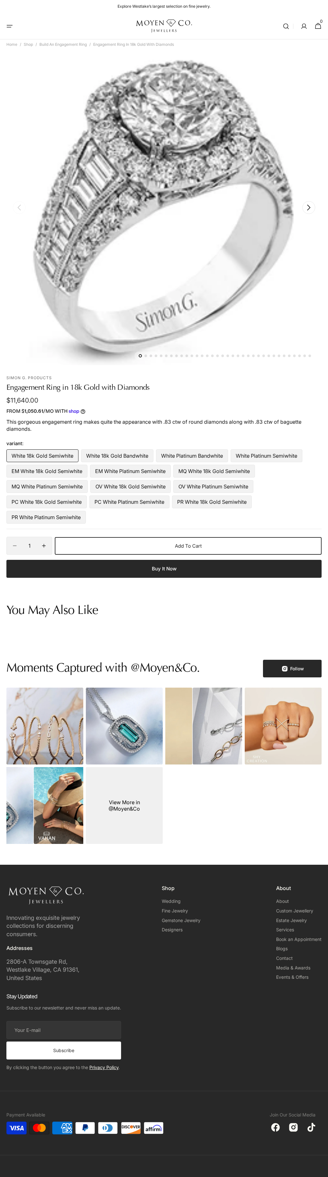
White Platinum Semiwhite (266, 457)
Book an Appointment (299, 939)
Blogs (282, 948)
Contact (284, 958)
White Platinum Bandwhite (192, 457)
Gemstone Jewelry (181, 920)
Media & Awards (293, 967)
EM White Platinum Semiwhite (130, 473)
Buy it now (164, 569)
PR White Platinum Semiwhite (46, 519)
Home (11, 44)
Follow (297, 668)
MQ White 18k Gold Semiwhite (214, 473)
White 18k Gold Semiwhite (42, 457)
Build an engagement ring (63, 44)
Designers (172, 929)
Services (285, 929)
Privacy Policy (104, 1067)
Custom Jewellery (294, 910)
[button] (10, 26)
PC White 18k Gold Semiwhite (47, 503)
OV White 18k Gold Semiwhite (130, 488)
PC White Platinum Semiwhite (129, 503)
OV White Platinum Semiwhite (213, 488)
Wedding (171, 901)
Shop (28, 44)
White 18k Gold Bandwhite (117, 457)
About (282, 901)
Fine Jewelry (175, 910)
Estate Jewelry (291, 920)
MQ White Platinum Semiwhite (47, 488)
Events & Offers (292, 977)
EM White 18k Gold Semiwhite (47, 473)
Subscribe (63, 1050)
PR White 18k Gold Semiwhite (212, 503)
